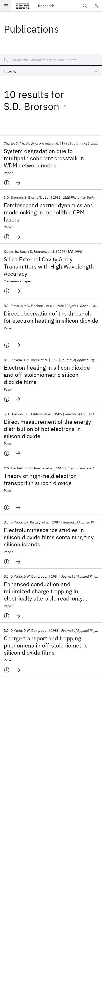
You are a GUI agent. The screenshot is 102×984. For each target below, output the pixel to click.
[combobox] (51, 71)
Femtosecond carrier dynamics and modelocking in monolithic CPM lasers (49, 212)
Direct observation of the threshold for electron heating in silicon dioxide (51, 317)
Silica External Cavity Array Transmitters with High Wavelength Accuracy (49, 266)
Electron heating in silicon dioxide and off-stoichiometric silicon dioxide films (47, 374)
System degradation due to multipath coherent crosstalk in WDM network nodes (44, 158)
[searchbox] (51, 60)
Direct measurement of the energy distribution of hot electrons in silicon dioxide (47, 429)
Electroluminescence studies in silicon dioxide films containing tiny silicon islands (49, 537)
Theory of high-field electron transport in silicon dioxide (40, 479)
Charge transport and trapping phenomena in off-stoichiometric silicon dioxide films (46, 645)
